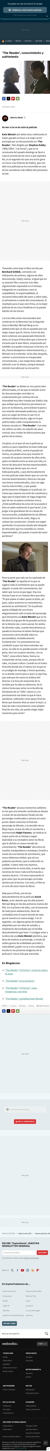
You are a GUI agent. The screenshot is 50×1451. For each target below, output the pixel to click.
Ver (26, 1121)
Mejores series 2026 (25, 1233)
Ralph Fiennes (44, 1006)
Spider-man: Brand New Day (13, 1315)
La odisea (8, 41)
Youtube (22, 1270)
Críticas (31, 1006)
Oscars (14, 1006)
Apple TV (6, 1306)
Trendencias (7, 1406)
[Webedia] (10, 1345)
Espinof (28, 1377)
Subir (40, 1344)
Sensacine (29, 1373)
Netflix (5, 1301)
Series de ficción (9, 1291)
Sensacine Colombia (33, 1433)
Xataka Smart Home (10, 1368)
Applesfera (6, 1364)
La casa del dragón (33, 1310)
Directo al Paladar (9, 1390)
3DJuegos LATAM (31, 1426)
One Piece (27, 41)
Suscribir (42, 1252)
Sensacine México (32, 1429)
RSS (33, 1270)
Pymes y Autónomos (33, 1409)
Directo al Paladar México (12, 1436)
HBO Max (6, 1310)
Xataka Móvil (7, 1361)
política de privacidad (31, 1258)
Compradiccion (8, 1413)
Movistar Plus (31, 1296)
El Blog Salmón (31, 1406)
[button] (17, 117)
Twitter (8, 98)
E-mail (17, 98)
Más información (21, 1448)
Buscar (46, 1333)
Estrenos (22, 1006)
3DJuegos (29, 1357)
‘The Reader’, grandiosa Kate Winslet (24, 998)
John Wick (38, 41)
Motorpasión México (33, 1436)
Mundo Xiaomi (8, 1371)
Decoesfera (6, 1409)
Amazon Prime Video (34, 1291)
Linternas (29, 1315)
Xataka (5, 1357)
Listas (28, 1301)
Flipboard (13, 98)
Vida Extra (29, 1361)
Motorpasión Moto (32, 1393)
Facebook (4, 98)
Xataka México (8, 1426)
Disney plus (7, 1296)
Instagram (28, 1270)
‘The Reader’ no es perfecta (19, 980)
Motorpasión (30, 1390)
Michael (18, 41)
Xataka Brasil (7, 1429)
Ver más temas (9, 1323)
